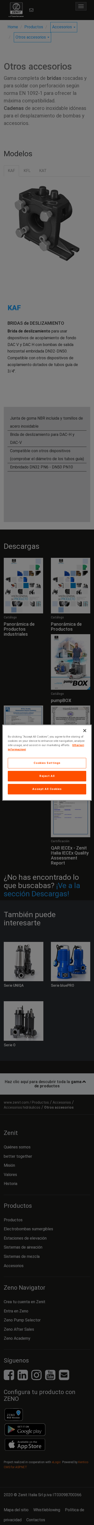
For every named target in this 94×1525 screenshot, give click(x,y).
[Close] (84, 730)
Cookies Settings (47, 763)
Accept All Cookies (46, 789)
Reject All (47, 776)
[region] (46, 762)
